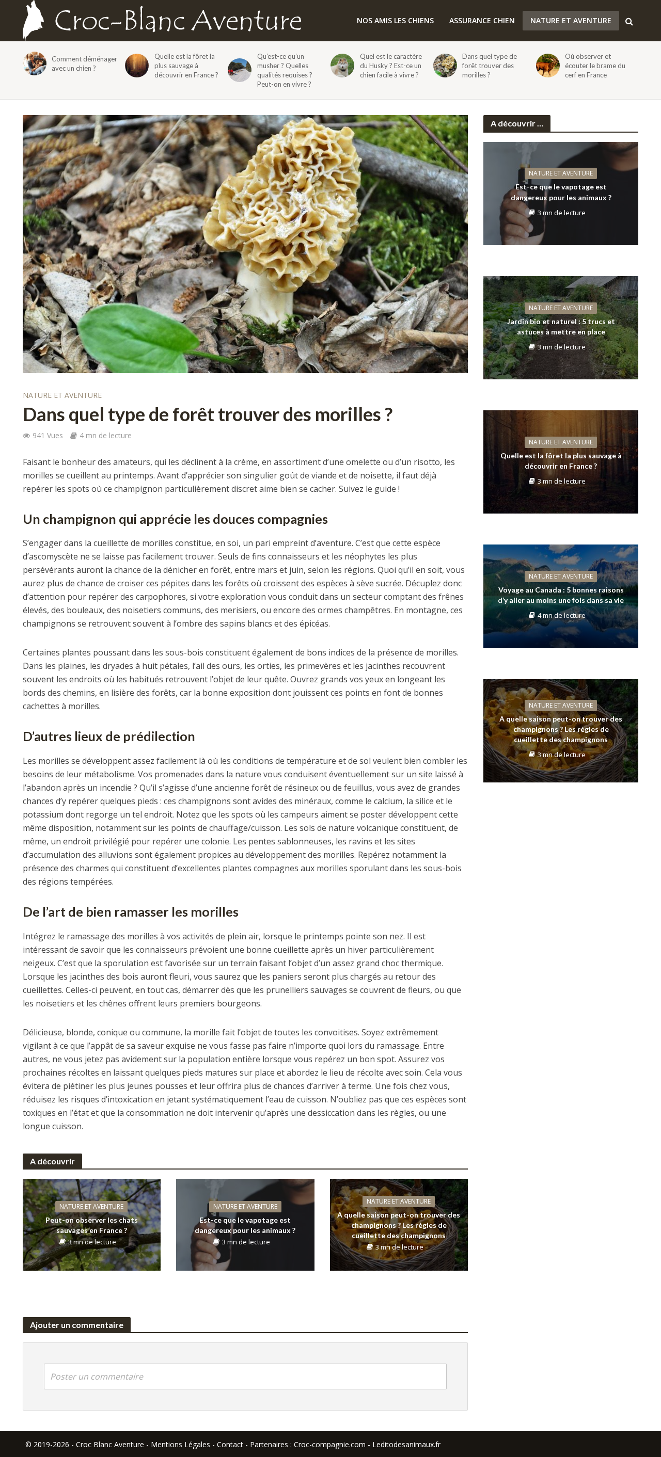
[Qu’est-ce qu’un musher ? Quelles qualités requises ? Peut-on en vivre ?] (238, 70)
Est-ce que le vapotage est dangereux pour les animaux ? (245, 1225)
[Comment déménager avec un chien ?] (33, 63)
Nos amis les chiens (395, 20)
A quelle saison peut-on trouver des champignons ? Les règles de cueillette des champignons (398, 1225)
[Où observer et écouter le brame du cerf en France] (546, 65)
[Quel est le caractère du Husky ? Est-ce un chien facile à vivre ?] (340, 65)
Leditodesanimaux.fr (406, 1444)
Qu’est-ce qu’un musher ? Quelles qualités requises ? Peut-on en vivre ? (284, 70)
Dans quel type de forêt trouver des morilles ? (489, 65)
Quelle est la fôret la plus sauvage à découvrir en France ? (186, 65)
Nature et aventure (570, 20)
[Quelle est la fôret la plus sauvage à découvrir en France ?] (135, 65)
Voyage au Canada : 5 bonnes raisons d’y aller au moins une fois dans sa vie (561, 594)
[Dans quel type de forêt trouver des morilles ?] (443, 65)
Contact (230, 1444)
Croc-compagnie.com (330, 1444)
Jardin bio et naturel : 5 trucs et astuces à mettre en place (561, 326)
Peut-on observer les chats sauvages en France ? (91, 1225)
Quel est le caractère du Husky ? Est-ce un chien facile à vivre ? (391, 65)
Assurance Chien (482, 20)
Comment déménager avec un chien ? (84, 63)
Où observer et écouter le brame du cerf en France (595, 65)
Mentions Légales (180, 1444)
